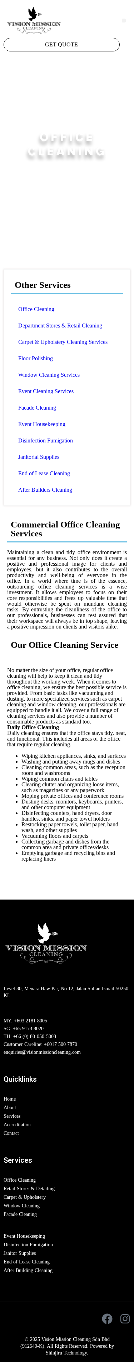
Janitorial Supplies (38, 457)
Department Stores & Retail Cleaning (60, 325)
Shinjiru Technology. (67, 1353)
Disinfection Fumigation (45, 440)
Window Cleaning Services (49, 375)
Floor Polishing (35, 358)
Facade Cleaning (37, 408)
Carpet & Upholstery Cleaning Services (63, 342)
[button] (124, 20)
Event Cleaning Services (46, 391)
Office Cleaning (36, 309)
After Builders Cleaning (45, 490)
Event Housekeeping (41, 424)
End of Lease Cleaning (44, 473)
